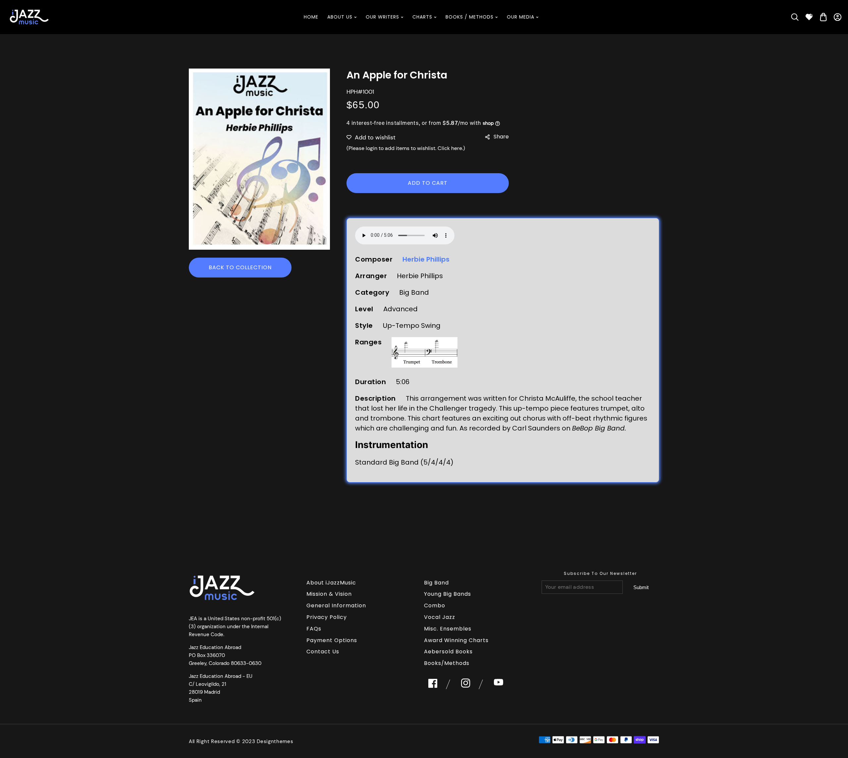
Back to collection (240, 267)
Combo (434, 605)
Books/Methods (446, 663)
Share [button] (501, 136)
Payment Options (331, 640)
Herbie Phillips (426, 259)
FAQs (313, 628)
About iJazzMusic (331, 582)
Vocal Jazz (439, 617)
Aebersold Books (448, 651)
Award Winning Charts (456, 640)
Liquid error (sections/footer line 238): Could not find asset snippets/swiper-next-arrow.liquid (640, 587)
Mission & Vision (329, 594)
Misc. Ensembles (447, 628)
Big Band (436, 582)
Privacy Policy (326, 617)
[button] (795, 17)
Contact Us (322, 651)
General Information (336, 605)
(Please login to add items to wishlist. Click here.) (405, 148)
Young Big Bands (447, 594)
